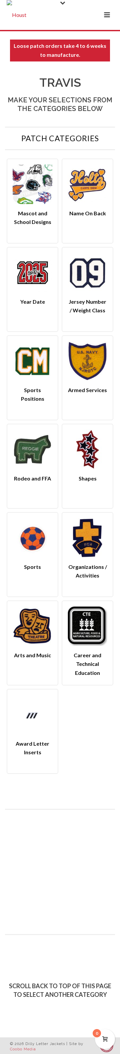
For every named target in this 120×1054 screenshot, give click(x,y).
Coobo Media (23, 1049)
